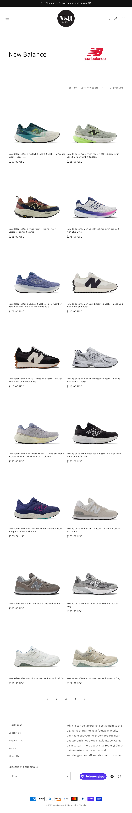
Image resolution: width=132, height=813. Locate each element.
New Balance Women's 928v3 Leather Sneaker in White (36, 678)
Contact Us (15, 732)
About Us (14, 756)
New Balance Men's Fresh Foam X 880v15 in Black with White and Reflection (94, 455)
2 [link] (66, 698)
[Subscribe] (66, 776)
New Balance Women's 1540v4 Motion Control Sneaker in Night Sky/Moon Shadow (36, 530)
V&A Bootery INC (60, 805)
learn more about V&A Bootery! (96, 745)
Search (12, 748)
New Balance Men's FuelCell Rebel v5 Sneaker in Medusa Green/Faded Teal (37, 155)
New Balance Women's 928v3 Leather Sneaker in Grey (93, 678)
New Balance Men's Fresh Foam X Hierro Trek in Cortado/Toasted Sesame (32, 230)
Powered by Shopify (77, 805)
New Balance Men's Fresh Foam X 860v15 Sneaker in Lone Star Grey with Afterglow (93, 155)
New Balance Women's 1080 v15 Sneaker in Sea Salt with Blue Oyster (93, 230)
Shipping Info (16, 740)
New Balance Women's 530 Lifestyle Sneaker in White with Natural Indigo (93, 380)
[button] (7, 18)
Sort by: (73, 87)
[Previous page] (47, 699)
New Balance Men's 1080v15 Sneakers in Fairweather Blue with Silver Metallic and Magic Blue (35, 305)
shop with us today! (110, 755)
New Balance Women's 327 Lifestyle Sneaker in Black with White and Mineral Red (35, 380)
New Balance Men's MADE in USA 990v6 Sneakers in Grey (92, 605)
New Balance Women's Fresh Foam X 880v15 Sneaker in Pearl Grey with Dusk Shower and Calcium (36, 455)
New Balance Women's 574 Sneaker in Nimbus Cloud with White (93, 530)
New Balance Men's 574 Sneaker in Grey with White (34, 603)
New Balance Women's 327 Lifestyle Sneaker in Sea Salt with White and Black (95, 305)
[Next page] (84, 699)
